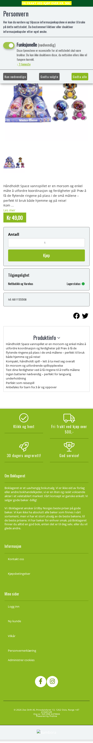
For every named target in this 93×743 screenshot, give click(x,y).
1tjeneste (23, 64)
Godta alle (80, 76)
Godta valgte (49, 76)
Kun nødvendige (15, 76)
